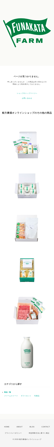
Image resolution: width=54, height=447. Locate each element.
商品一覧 (7, 392)
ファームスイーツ (11, 396)
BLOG (32, 427)
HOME (6, 427)
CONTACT (46, 427)
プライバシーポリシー (13, 433)
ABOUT (20, 427)
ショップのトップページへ (27, 93)
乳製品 (36, 396)
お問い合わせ (27, 98)
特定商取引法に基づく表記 (39, 433)
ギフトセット (26, 396)
